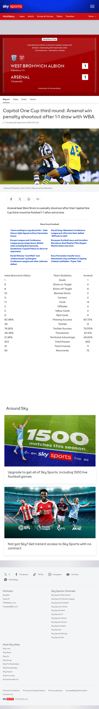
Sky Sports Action (59, 622)
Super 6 (6, 599)
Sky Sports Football (59, 603)
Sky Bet (6, 595)
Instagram (57, 574)
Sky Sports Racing (59, 633)
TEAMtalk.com (9, 603)
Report (6, 99)
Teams (33, 99)
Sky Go (6, 656)
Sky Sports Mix (57, 637)
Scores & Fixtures (45, 16)
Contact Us (8, 694)
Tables (59, 16)
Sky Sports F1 (57, 614)
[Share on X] (20, 199)
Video (15, 99)
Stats (24, 99)
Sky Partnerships (10, 668)
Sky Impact (8, 672)
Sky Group (7, 660)
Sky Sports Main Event (61, 595)
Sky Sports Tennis (59, 618)
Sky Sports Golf (58, 610)
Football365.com (10, 607)
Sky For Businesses (11, 664)
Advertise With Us (10, 679)
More (91, 16)
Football (9, 16)
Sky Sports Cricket (59, 607)
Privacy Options (55, 690)
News (22, 16)
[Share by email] (38, 199)
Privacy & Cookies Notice (34, 690)
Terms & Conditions (11, 690)
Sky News (7, 652)
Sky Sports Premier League (63, 599)
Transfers (69, 16)
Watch (31, 16)
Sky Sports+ (56, 630)
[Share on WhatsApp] (29, 199)
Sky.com (6, 648)
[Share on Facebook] (11, 199)
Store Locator (9, 675)
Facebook (23, 574)
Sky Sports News (58, 626)
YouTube (75, 574)
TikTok (40, 574)
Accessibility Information (76, 690)
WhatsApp (13, 580)
